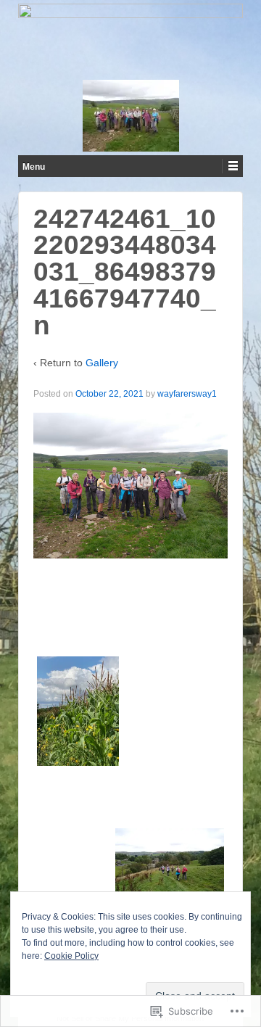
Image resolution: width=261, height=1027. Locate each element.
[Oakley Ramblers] (130, 40)
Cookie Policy (71, 956)
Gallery (102, 362)
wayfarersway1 (187, 394)
